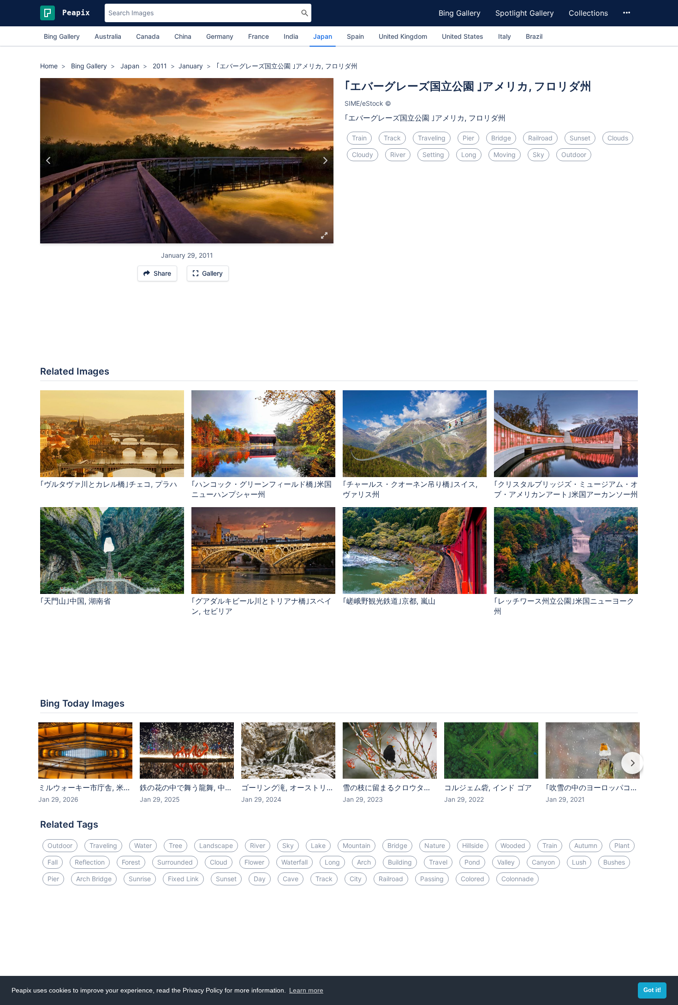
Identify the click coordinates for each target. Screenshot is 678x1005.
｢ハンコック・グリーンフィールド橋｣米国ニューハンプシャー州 (261, 489)
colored (472, 879)
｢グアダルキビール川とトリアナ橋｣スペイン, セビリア (261, 606)
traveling (432, 138)
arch (364, 862)
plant (622, 845)
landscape (216, 845)
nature (434, 845)
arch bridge (94, 879)
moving (505, 154)
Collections (588, 13)
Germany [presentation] (219, 36)
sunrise (140, 879)
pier (468, 138)
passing (432, 879)
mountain (356, 845)
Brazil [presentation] (534, 36)
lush (579, 862)
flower (254, 862)
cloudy (362, 154)
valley (506, 862)
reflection (90, 862)
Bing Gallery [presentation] (62, 36)
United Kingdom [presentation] (403, 36)
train (359, 138)
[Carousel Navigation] (339, 769)
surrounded (175, 862)
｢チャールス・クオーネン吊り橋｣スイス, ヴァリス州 (410, 489)
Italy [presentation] (504, 36)
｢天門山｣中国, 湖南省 (75, 600)
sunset (580, 138)
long (468, 154)
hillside (472, 845)
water (143, 845)
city (356, 879)
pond (472, 862)
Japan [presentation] (322, 36)
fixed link (183, 879)
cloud (218, 862)
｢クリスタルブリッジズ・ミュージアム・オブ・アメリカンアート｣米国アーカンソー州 (566, 489)
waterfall (294, 862)
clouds (617, 138)
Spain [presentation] (355, 36)
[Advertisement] (339, 328)
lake (318, 845)
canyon (543, 862)
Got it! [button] (652, 990)
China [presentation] (182, 36)
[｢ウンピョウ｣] (48, 160)
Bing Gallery (460, 13)
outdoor (573, 154)
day (260, 879)
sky (538, 154)
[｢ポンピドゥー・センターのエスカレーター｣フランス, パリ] (324, 160)
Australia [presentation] (108, 36)
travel (438, 862)
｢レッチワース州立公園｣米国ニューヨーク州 (564, 606)
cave (290, 879)
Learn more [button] (306, 990)
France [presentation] (258, 36)
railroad (540, 138)
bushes (614, 862)
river (397, 154)
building (400, 862)
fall (53, 862)
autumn (585, 845)
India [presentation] (291, 36)
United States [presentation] (462, 36)
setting (433, 154)
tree (175, 845)
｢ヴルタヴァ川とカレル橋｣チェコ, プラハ (108, 484)
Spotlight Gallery (524, 13)
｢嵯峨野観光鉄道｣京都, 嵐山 (389, 600)
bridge (501, 138)
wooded (512, 845)
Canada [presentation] (148, 36)
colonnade (517, 879)
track (392, 138)
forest (131, 862)
